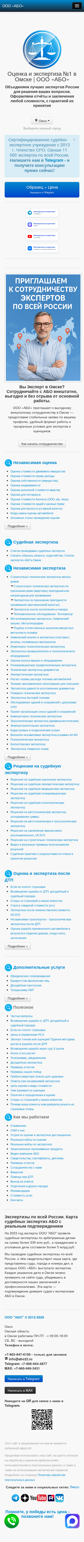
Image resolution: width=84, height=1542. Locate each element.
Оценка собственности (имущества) (34, 480)
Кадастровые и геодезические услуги (35, 730)
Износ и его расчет (23, 1053)
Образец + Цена (42, 189)
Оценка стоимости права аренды (32, 476)
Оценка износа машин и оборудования (36, 660)
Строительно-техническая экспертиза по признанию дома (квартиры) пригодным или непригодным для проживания (39, 590)
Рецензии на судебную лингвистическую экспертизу (44, 784)
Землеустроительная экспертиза (32, 725)
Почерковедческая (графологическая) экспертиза (43, 665)
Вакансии (16, 1172)
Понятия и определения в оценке (32, 1095)
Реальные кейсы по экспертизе (31, 1144)
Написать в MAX (20, 1390)
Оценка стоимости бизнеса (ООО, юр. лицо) (39, 499)
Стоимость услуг (21, 1195)
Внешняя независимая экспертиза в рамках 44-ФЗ (43, 735)
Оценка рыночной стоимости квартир (35, 490)
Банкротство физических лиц (29, 980)
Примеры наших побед (25, 1072)
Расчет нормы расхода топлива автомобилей (40, 679)
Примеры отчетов (22, 1067)
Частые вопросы (21, 1016)
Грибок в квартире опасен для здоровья (36, 1076)
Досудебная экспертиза (26, 1062)
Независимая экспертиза (39, 567)
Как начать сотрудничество (42, 443)
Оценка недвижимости (25, 485)
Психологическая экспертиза (29, 739)
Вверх (74, 1486)
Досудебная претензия (26, 985)
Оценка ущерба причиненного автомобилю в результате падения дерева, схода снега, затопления (40, 933)
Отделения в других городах (29, 1186)
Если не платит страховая (28, 887)
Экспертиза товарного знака (29, 749)
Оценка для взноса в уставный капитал (36, 508)
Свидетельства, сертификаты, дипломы (37, 1158)
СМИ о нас (17, 1130)
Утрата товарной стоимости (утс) (32, 905)
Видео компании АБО (24, 1153)
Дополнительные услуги (39, 967)
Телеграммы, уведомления (28, 1058)
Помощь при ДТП (21, 1177)
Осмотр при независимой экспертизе (35, 1081)
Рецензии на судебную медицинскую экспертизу (42, 789)
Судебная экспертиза (35, 541)
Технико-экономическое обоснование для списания (44, 683)
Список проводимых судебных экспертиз (37, 551)
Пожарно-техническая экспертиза (33, 693)
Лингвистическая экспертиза (29, 674)
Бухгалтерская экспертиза (28, 744)
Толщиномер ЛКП (22, 990)
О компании (18, 1125)
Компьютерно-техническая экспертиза (36, 716)
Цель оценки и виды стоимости (31, 1085)
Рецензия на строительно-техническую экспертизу (44, 840)
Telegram (54, 160)
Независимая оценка (35, 462)
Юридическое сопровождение (30, 976)
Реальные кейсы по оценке (28, 1139)
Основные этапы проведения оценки (35, 518)
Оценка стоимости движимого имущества (37, 471)
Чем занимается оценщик (27, 1090)
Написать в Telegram (24, 1378)
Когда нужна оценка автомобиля (31, 513)
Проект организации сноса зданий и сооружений (43, 711)
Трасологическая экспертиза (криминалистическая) (44, 721)
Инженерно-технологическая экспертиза (37, 646)
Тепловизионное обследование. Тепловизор (43, 614)
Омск (43, 120)
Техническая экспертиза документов (34, 670)
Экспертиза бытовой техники (29, 697)
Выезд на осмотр (21, 1181)
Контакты (16, 1200)
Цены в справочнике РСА (27, 1034)
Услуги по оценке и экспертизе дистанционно (40, 1135)
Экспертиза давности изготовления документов (42, 688)
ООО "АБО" (14, 1317)
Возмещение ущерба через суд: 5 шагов (37, 1048)
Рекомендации (20, 1191)
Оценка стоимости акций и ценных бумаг (37, 504)
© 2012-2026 (34, 1317)
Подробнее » (18, 526)
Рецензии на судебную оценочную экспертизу (41, 779)
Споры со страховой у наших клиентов (36, 901)
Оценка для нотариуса (25, 494)
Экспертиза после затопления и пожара (41, 609)
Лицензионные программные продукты (36, 1149)
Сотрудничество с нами (26, 1167)
